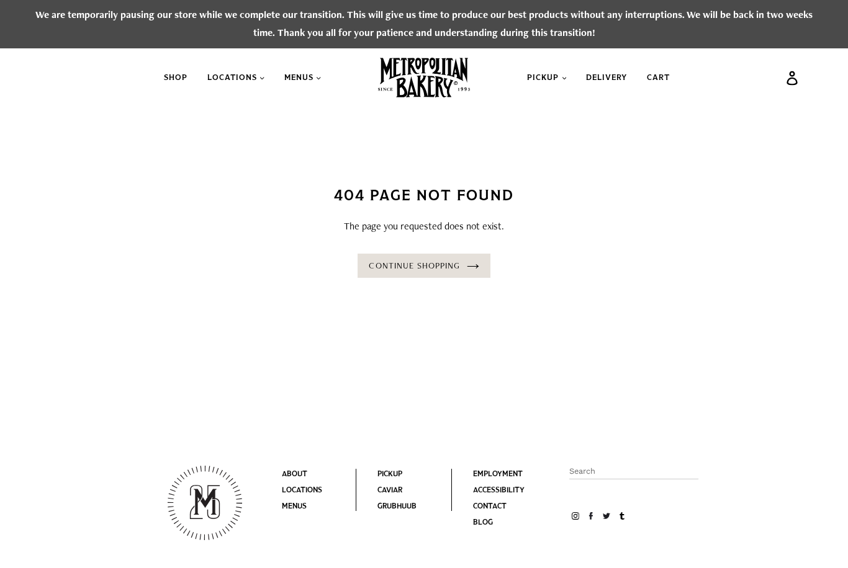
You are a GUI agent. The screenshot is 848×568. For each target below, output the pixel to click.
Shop (175, 77)
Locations (233, 77)
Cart (658, 77)
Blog (483, 522)
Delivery (606, 77)
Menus (300, 77)
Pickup (544, 77)
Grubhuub (397, 506)
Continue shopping (414, 265)
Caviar (389, 490)
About (294, 473)
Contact (490, 506)
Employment (498, 473)
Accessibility (499, 490)
